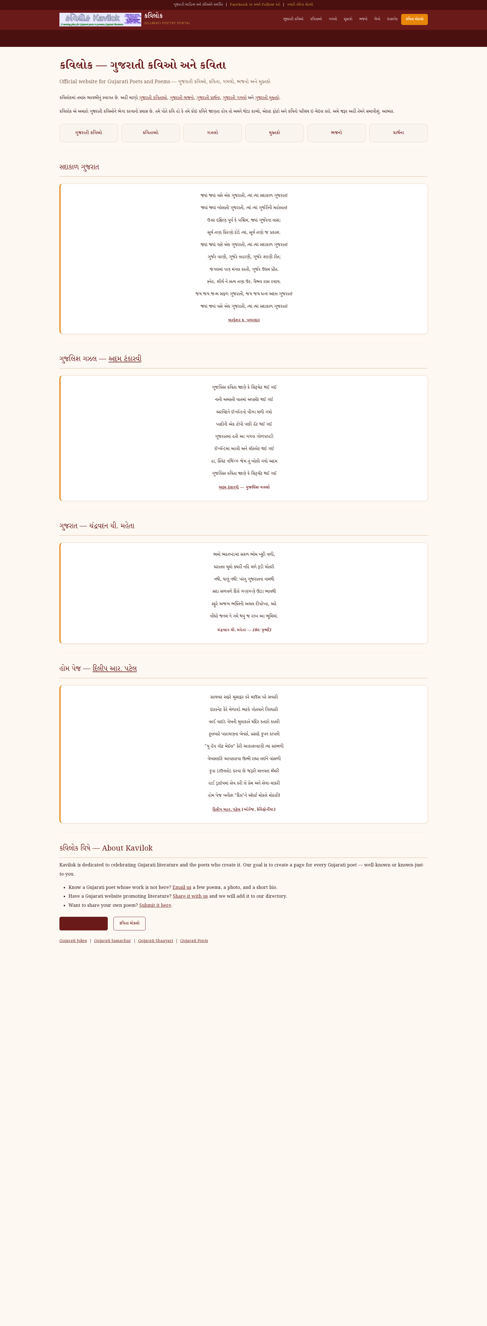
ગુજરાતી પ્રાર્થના (208, 98)
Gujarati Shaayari (155, 941)
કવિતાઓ (316, 19)
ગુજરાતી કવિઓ (293, 19)
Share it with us (190, 896)
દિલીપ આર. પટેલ (115, 669)
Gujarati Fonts (194, 941)
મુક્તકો (348, 19)
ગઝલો (333, 19)
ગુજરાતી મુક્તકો (267, 98)
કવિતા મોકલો (414, 19)
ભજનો (363, 19)
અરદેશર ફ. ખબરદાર (244, 320)
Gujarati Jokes (73, 941)
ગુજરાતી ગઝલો (234, 98)
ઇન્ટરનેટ (392, 19)
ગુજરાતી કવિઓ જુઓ (83, 923)
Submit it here (155, 905)
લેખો (377, 19)
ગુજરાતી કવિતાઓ (153, 98)
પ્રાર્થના (398, 133)
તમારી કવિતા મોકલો (300, 4)
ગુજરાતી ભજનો (182, 98)
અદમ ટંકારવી (125, 359)
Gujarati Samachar (112, 941)
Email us (182, 887)
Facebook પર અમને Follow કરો (255, 4)
